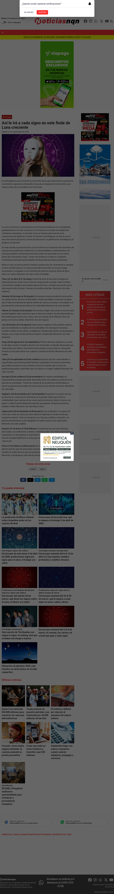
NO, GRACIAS (28, 12)
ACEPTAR (42, 12)
